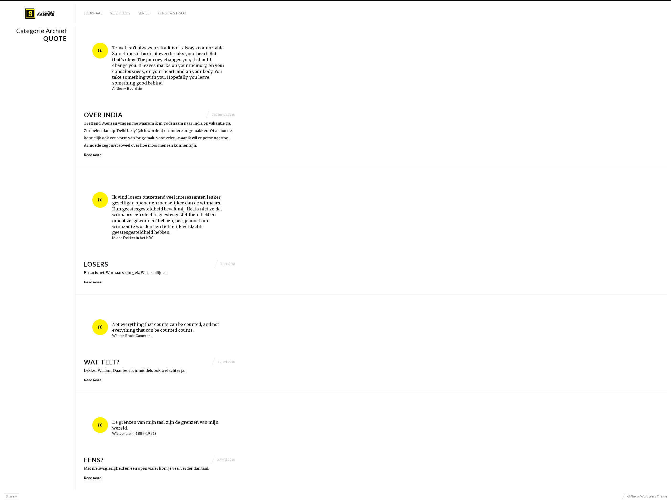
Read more (92, 154)
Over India (103, 115)
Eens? (94, 460)
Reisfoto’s (120, 13)
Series (143, 13)
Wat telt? (102, 362)
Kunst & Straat (172, 13)
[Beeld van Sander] (40, 13)
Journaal (93, 13)
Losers (96, 264)
